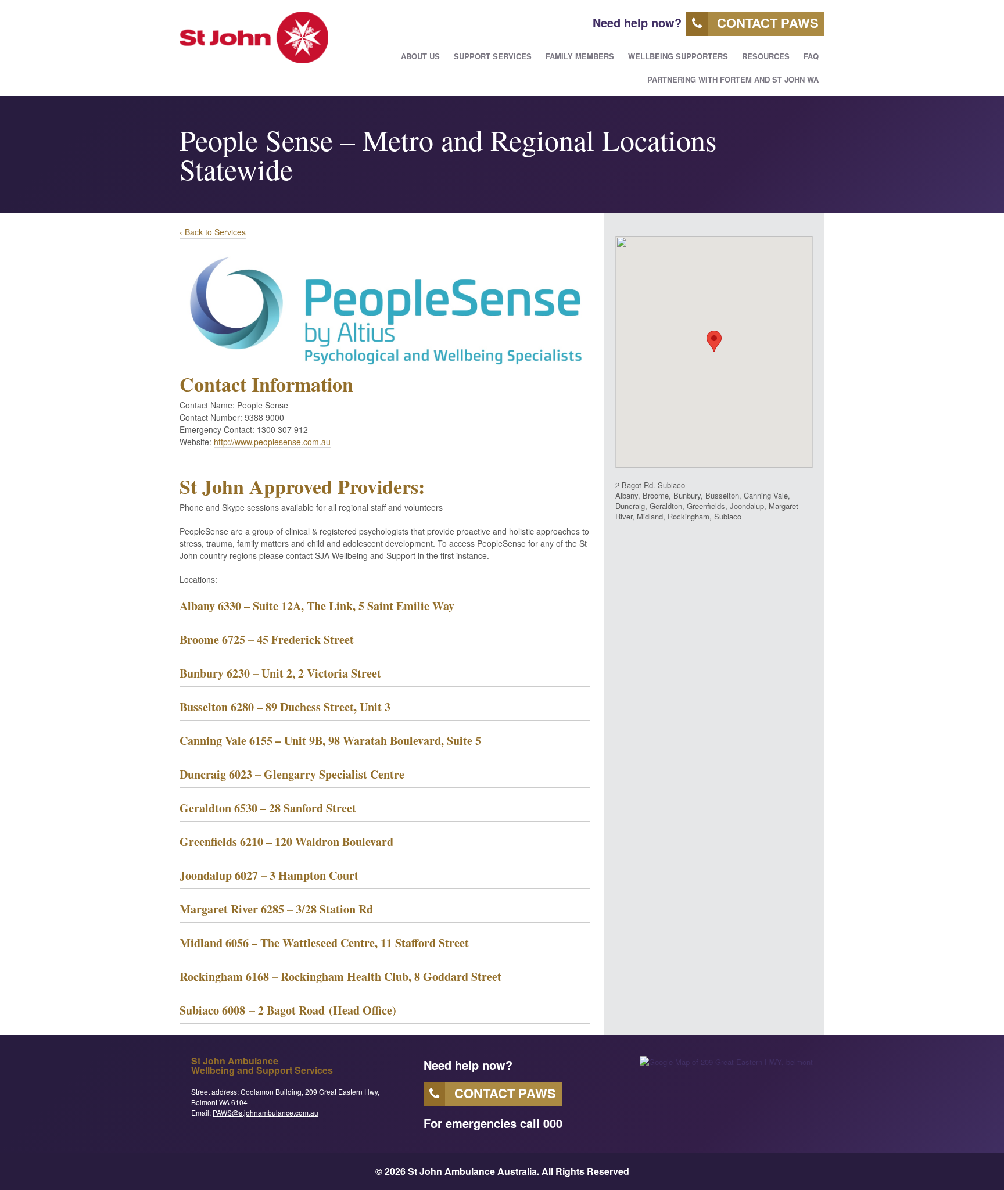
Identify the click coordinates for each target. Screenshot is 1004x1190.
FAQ (811, 56)
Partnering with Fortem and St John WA (733, 79)
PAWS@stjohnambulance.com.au (265, 1112)
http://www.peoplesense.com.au (272, 441)
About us (420, 56)
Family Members (580, 56)
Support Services (493, 56)
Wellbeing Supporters (678, 56)
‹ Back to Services (213, 232)
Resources (766, 56)
